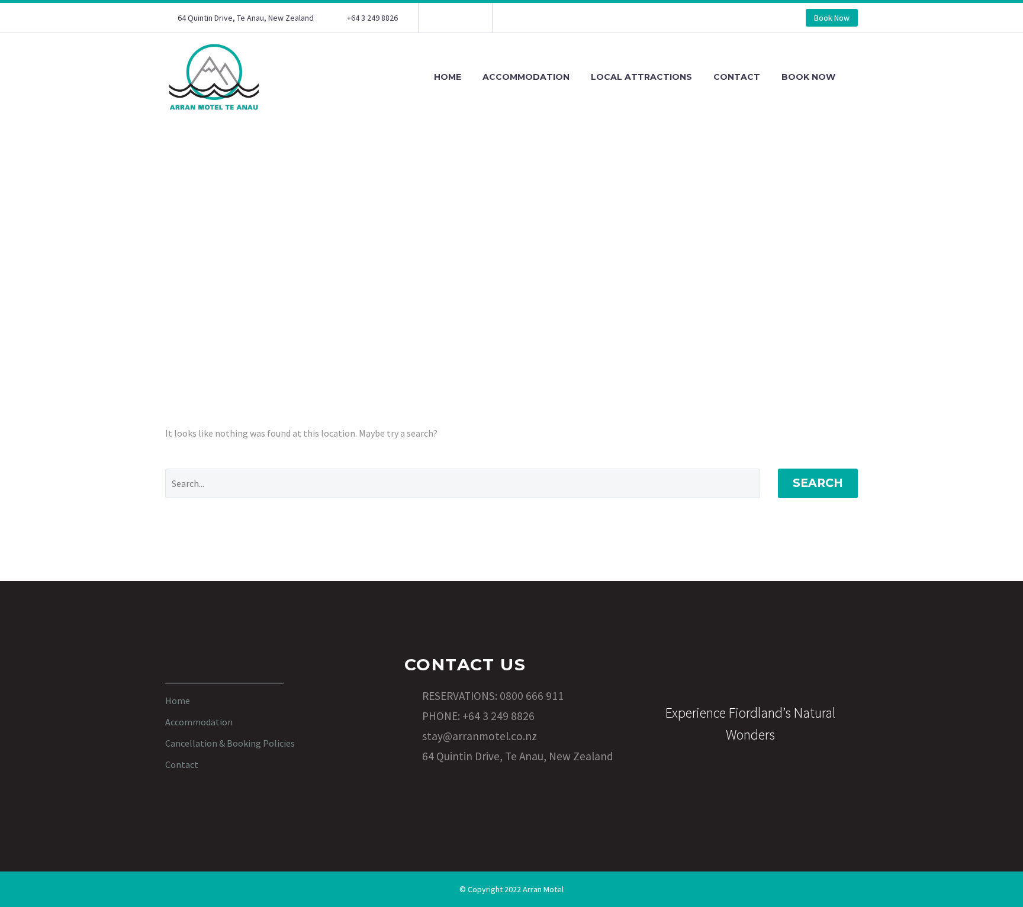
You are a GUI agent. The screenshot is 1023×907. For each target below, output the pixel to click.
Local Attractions (641, 77)
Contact (736, 77)
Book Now (832, 17)
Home (447, 77)
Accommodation (526, 77)
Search (818, 483)
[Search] (858, 77)
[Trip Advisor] (463, 17)
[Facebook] (445, 17)
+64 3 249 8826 (372, 17)
